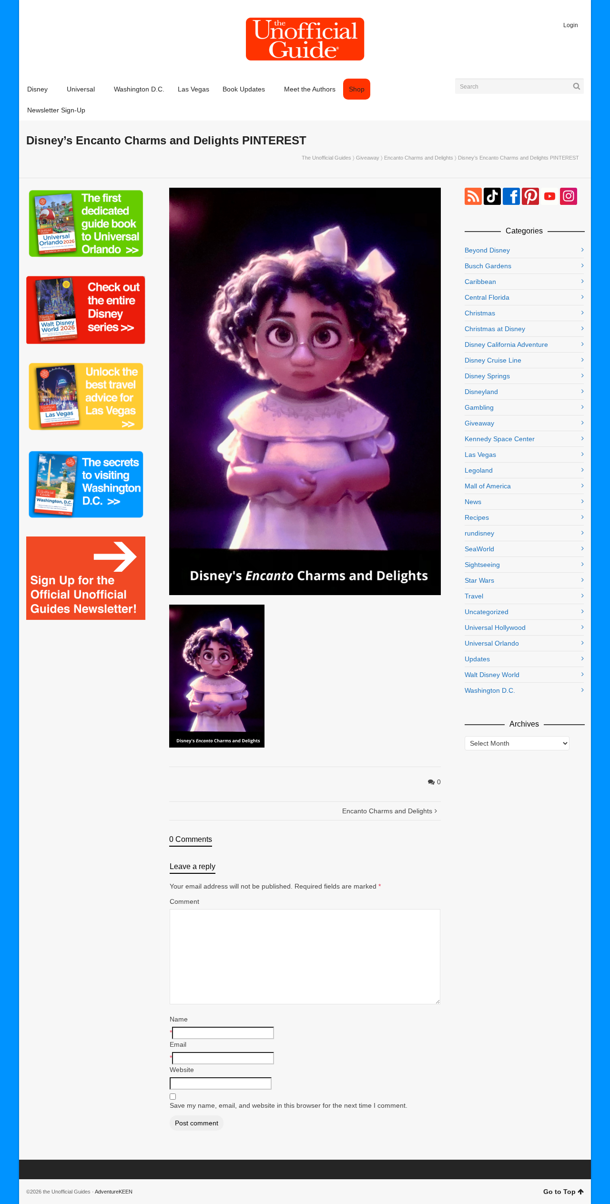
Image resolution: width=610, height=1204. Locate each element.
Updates (477, 659)
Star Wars (479, 580)
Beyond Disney (487, 250)
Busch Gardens (488, 266)
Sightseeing (482, 564)
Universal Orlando (492, 643)
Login (570, 25)
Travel (474, 596)
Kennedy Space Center (500, 439)
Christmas (480, 313)
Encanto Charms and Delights (418, 158)
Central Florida (487, 297)
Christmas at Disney (495, 329)
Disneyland (481, 391)
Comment (184, 901)
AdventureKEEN (113, 1191)
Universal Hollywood (495, 627)
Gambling (479, 407)
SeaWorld (479, 549)
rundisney (479, 533)
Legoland (479, 470)
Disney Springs (487, 376)
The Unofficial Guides (326, 158)
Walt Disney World (492, 674)
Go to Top (559, 1191)
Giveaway (367, 158)
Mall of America (488, 486)
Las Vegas (480, 454)
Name (179, 1019)
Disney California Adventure (506, 344)
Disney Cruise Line (493, 360)
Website (182, 1069)
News (473, 502)
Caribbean (480, 281)
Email (178, 1044)
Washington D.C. (490, 690)
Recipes (477, 517)
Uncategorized (486, 612)
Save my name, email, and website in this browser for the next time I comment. (288, 1105)
